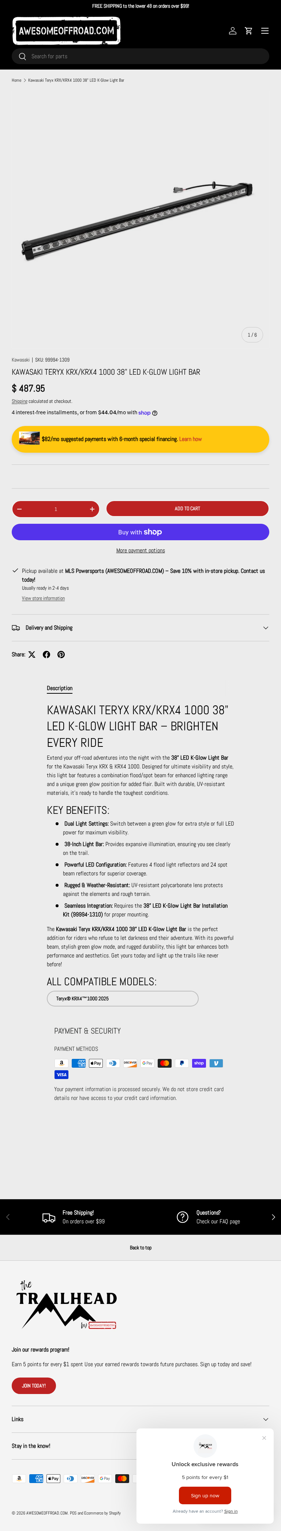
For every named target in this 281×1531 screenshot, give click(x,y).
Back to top (140, 1247)
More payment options (140, 550)
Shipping (19, 401)
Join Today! (34, 1385)
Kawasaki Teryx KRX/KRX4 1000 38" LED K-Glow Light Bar (76, 80)
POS (73, 1513)
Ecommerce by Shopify (102, 1513)
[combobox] (140, 56)
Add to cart (187, 508)
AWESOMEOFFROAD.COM (47, 1513)
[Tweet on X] (32, 654)
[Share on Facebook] (46, 654)
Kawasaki (21, 359)
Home (16, 80)
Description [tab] (59, 688)
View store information (43, 598)
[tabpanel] (140, 854)
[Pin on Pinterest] (61, 654)
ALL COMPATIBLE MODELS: (102, 982)
